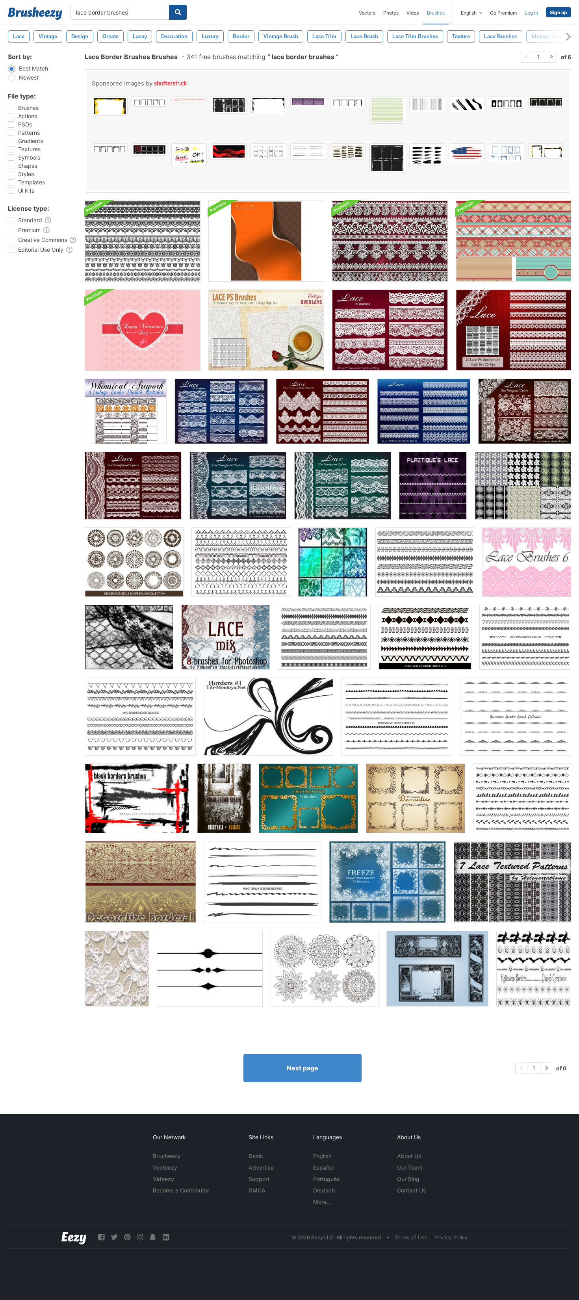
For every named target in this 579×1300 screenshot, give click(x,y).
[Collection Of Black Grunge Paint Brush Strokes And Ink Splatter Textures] (427, 154)
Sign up (558, 12)
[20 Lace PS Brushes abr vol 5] (342, 486)
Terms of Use (411, 1237)
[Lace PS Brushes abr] (423, 411)
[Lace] (129, 637)
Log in (531, 13)
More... (322, 1201)
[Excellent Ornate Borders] (437, 969)
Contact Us (411, 1190)
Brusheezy (166, 1156)
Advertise (261, 1167)
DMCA (257, 1190)
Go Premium (503, 13)
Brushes (436, 13)
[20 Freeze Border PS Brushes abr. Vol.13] (387, 882)
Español (323, 1167)
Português (326, 1179)
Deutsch (324, 1190)
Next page (302, 1068)
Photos (391, 13)
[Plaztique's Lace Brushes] (433, 486)
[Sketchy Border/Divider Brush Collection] (396, 717)
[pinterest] (127, 1237)
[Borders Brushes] (268, 717)
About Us (409, 1156)
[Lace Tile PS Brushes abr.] (266, 330)
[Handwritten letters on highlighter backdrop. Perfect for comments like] (189, 154)
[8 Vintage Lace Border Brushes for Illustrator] (126, 411)
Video (412, 13)
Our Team (409, 1167)
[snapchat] (152, 1237)
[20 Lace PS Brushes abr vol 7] (237, 486)
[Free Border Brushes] (210, 969)
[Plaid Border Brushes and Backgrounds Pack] (513, 241)
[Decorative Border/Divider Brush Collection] (515, 717)
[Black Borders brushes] (137, 798)
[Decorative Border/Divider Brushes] (324, 637)
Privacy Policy (451, 1237)
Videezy (163, 1179)
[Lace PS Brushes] (513, 330)
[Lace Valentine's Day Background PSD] (142, 330)
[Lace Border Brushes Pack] (142, 241)
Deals (256, 1156)
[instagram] (140, 1237)
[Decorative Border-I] (140, 882)
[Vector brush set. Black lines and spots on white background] (467, 104)
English (322, 1156)
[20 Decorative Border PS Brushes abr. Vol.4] (415, 798)
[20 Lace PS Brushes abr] (390, 330)
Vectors (367, 13)
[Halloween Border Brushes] (533, 969)
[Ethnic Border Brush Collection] (424, 562)
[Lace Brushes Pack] (390, 241)
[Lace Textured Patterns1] (512, 882)
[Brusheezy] (35, 13)
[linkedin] (166, 1237)
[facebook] (101, 1237)
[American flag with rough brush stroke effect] (467, 152)
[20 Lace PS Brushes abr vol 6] (524, 411)
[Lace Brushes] (332, 562)
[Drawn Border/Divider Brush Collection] (525, 637)
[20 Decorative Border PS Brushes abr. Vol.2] (308, 798)
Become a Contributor (181, 1190)
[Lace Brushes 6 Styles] (526, 562)
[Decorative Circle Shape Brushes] (134, 562)
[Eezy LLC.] (73, 1237)
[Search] (178, 12)
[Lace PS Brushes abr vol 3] (322, 411)
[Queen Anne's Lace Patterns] (523, 486)
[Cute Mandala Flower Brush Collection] (325, 969)
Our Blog (408, 1179)
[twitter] (114, 1237)
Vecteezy (165, 1167)
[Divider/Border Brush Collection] (240, 562)
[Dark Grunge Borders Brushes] (224, 798)
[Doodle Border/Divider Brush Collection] (140, 717)
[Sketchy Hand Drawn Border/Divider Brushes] (522, 798)
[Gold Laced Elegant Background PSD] (266, 241)
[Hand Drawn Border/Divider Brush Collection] (262, 882)
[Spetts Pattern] (117, 969)
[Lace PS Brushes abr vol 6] (133, 486)
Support (259, 1179)
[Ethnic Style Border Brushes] (425, 637)
